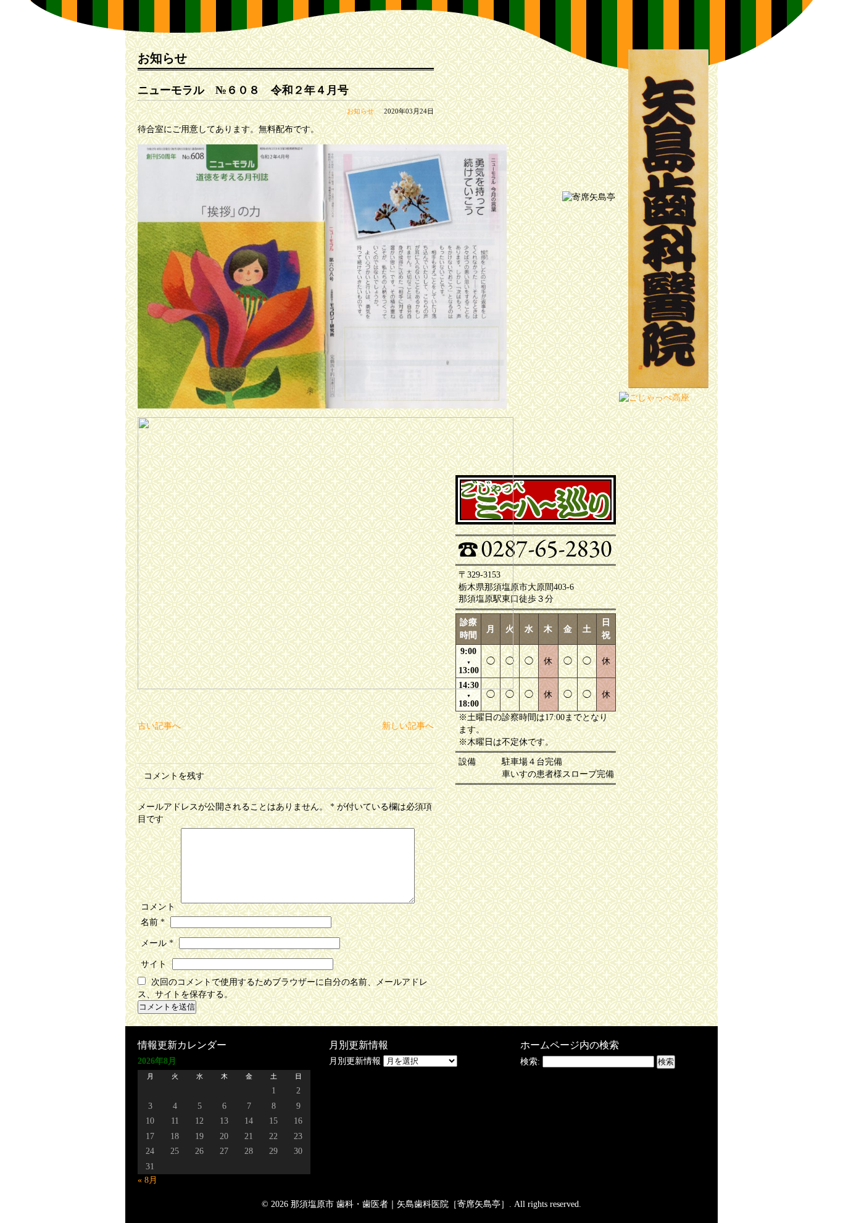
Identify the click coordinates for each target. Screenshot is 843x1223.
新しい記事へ (408, 726)
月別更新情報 (355, 1061)
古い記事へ (159, 726)
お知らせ (360, 111)
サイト (154, 964)
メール (157, 943)
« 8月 (147, 1180)
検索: (530, 1061)
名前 (153, 922)
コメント (158, 906)
